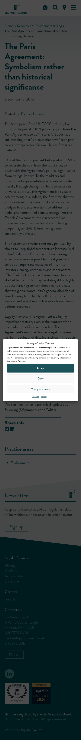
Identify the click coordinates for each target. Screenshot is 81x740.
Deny (40, 378)
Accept (41, 368)
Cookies (35, 396)
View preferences (40, 389)
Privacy (44, 396)
